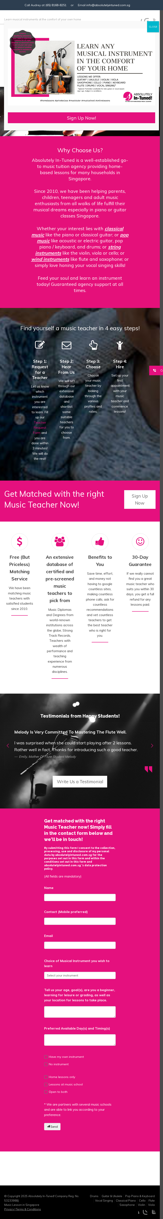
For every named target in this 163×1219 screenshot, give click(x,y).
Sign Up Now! (81, 118)
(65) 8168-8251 (55, 5)
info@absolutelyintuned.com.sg (108, 5)
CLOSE (153, 26)
